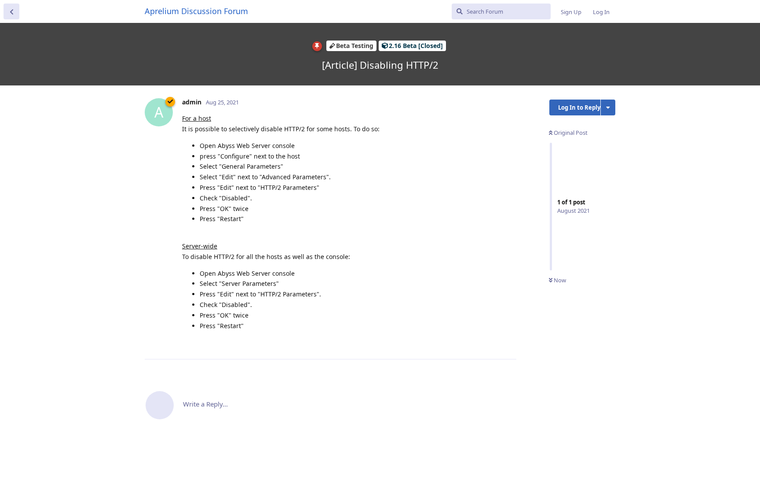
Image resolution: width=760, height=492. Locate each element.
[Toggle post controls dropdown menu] (508, 343)
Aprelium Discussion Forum (196, 11)
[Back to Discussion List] (11, 11)
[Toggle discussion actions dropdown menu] (608, 107)
